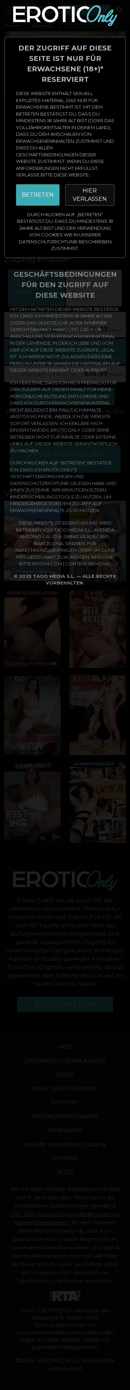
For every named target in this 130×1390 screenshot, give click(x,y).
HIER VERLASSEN (90, 194)
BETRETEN (38, 194)
